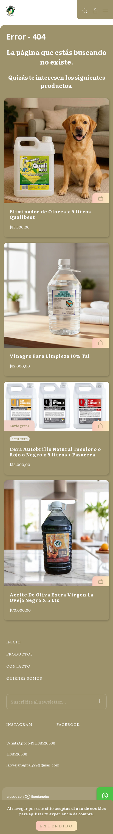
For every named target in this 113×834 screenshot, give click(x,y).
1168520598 (16, 754)
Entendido (56, 826)
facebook (68, 724)
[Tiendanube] (28, 797)
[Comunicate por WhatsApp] (105, 795)
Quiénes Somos (24, 678)
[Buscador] (85, 10)
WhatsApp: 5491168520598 (30, 743)
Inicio (13, 642)
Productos (19, 654)
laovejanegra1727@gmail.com (32, 765)
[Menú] (105, 10)
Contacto (18, 666)
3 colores (19, 439)
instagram (19, 724)
